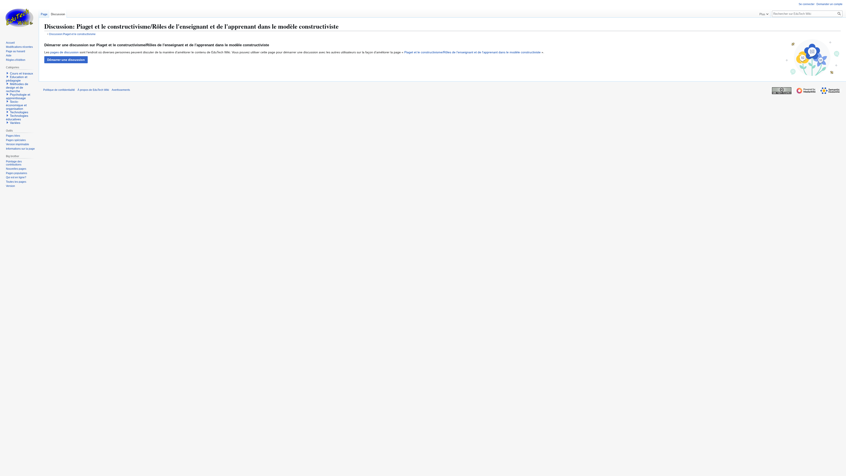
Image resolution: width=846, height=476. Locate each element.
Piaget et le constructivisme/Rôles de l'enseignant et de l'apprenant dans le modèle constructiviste (472, 52)
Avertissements (121, 89)
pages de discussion (64, 52)
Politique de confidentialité (59, 89)
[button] (66, 59)
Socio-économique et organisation (16, 105)
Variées (15, 123)
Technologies (19, 112)
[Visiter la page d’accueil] (19, 17)
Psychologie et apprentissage (18, 96)
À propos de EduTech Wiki (93, 89)
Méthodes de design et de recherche (17, 87)
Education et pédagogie (16, 78)
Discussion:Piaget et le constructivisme (72, 34)
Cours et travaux (21, 73)
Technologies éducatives (17, 117)
